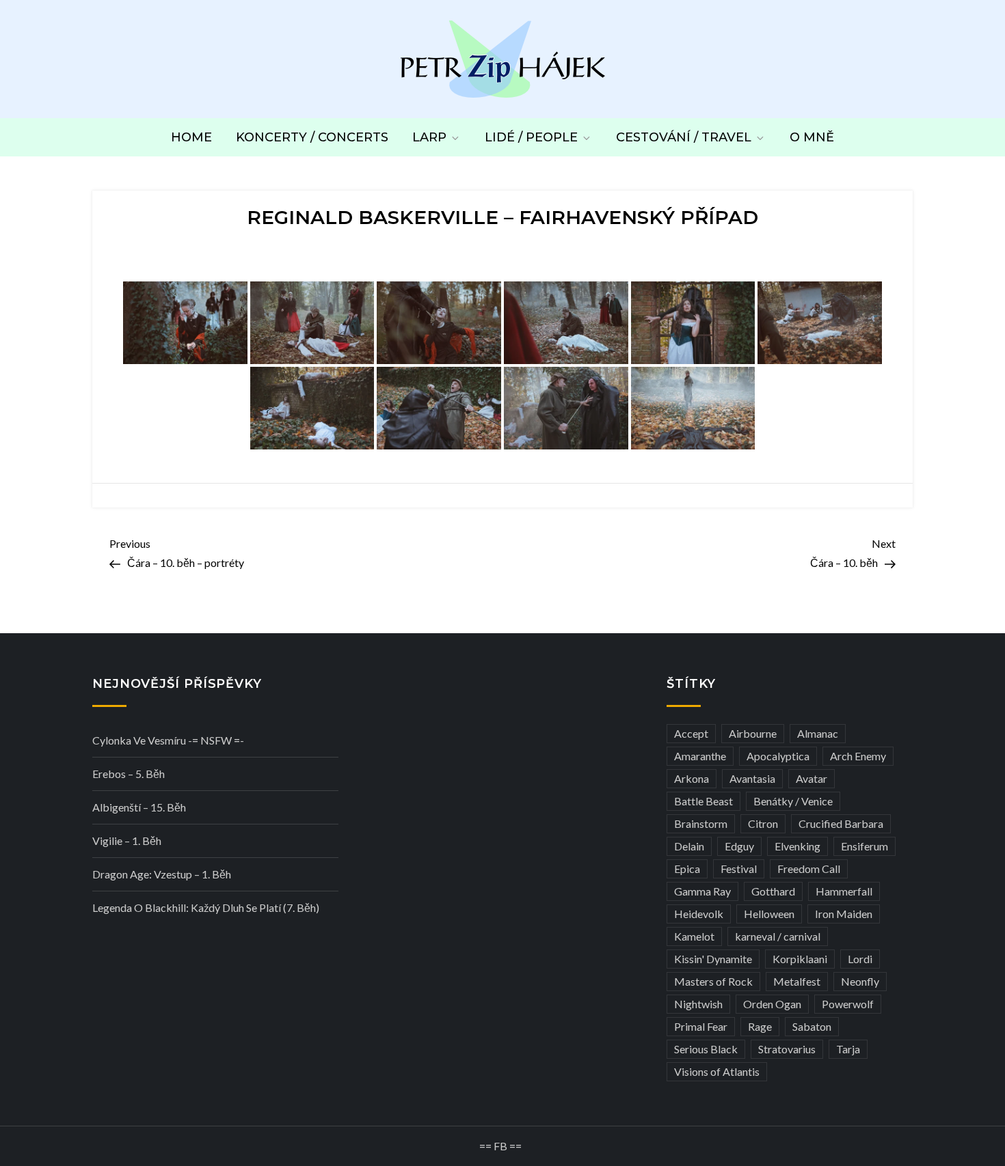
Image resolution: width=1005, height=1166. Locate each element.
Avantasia (752, 778)
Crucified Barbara (841, 823)
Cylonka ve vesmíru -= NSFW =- (168, 740)
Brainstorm (700, 823)
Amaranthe (700, 755)
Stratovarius (787, 1048)
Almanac (817, 733)
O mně (812, 137)
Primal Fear (700, 1026)
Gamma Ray (702, 891)
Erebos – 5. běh (128, 773)
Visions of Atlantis (717, 1071)
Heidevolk (698, 913)
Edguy (739, 845)
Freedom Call (808, 868)
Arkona (691, 778)
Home (191, 137)
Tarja (848, 1048)
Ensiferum (864, 845)
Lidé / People (531, 137)
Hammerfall (844, 891)
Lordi (860, 958)
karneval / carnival (777, 936)
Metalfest (796, 981)
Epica (687, 868)
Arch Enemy (858, 755)
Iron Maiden (843, 913)
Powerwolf (848, 1003)
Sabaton (811, 1026)
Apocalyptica (778, 755)
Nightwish (698, 1003)
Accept (691, 733)
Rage (760, 1026)
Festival (739, 868)
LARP (429, 137)
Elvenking (797, 845)
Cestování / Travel (683, 137)
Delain (689, 845)
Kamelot (694, 936)
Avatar (811, 778)
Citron (763, 823)
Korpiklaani (800, 958)
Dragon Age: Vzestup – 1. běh (161, 873)
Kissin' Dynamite (713, 958)
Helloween (769, 913)
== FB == (500, 1145)
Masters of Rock (713, 981)
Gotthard (773, 891)
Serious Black (706, 1048)
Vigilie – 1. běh (126, 840)
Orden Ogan (772, 1003)
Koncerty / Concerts (312, 137)
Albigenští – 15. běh (139, 807)
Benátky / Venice (793, 800)
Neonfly (860, 981)
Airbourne (753, 733)
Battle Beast (703, 800)
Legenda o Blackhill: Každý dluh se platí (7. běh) (205, 907)
